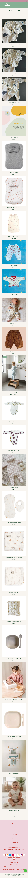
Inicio (9, 10)
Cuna (15, 10)
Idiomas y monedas (14, 862)
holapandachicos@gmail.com (14, 847)
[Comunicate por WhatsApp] (25, 870)
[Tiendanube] (14, 864)
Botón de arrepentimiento (14, 870)
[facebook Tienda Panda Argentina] (15, 823)
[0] (25, 5)
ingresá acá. (23, 869)
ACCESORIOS (14, 834)
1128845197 (14, 845)
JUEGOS (14, 832)
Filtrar (14, 16)
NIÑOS (14, 829)
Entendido (14, 876)
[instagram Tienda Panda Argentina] (12, 823)
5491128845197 (14, 842)
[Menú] (23, 5)
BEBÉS (12, 10)
